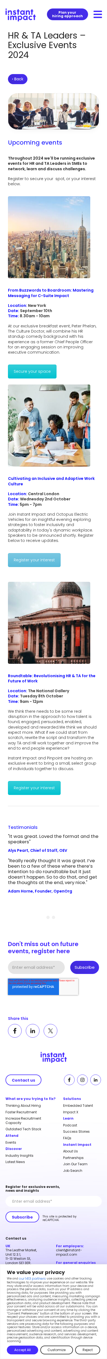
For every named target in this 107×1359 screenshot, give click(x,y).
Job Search (72, 1171)
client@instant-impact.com (69, 1252)
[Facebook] (15, 1031)
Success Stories (76, 1131)
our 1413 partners (32, 1279)
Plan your (67, 14)
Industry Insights (19, 1155)
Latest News (15, 1162)
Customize (56, 1350)
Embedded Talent (78, 1105)
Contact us (23, 1080)
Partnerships (73, 1158)
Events (10, 1142)
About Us (70, 1151)
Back (17, 79)
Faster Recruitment (21, 1112)
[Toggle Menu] (98, 15)
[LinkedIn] (33, 1031)
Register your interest (34, 560)
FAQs (67, 1138)
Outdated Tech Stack (23, 1129)
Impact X (70, 1112)
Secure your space (32, 371)
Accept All (22, 1350)
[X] (50, 1031)
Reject (88, 1350)
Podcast (70, 1125)
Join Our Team (75, 1164)
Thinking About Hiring (23, 1105)
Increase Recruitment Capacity (23, 1120)
